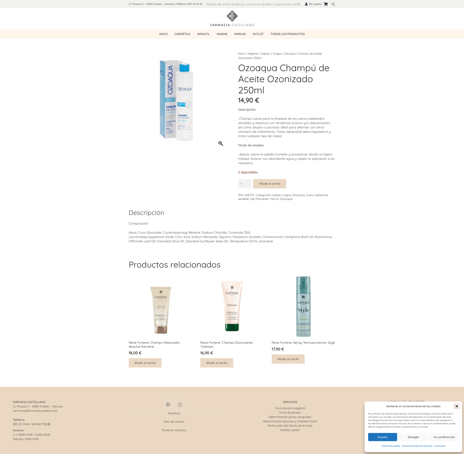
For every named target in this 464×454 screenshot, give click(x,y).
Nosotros (174, 413)
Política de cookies (391, 445)
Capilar (265, 53)
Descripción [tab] (146, 212)
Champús (298, 195)
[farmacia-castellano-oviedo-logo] (232, 19)
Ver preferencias (444, 437)
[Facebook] (168, 405)
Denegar (413, 437)
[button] (457, 406)
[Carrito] (326, 4)
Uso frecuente (259, 199)
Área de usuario (174, 421)
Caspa (277, 53)
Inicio (241, 53)
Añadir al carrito (269, 183)
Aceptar (383, 437)
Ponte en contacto (174, 430)
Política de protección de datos (417, 445)
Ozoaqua (286, 199)
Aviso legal (439, 445)
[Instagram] (180, 405)
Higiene (253, 53)
